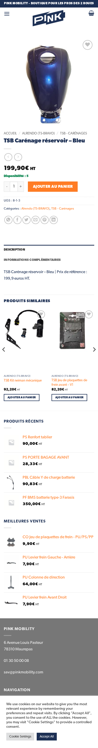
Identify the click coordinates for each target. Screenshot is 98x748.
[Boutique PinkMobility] (49, 18)
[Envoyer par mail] (35, 220)
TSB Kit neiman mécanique (23, 380)
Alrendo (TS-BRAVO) (38, 133)
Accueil (10, 133)
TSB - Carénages (73, 133)
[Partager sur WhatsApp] (8, 220)
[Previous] (4, 359)
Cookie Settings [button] (20, 736)
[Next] (94, 359)
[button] (7, 14)
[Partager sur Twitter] (26, 220)
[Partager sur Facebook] (17, 220)
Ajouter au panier (53, 187)
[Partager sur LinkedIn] (54, 220)
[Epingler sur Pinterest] (44, 220)
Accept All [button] (47, 736)
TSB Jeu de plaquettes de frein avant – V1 (69, 383)
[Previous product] (18, 157)
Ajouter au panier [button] (22, 397)
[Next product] (8, 157)
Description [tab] (14, 249)
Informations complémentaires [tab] (32, 260)
